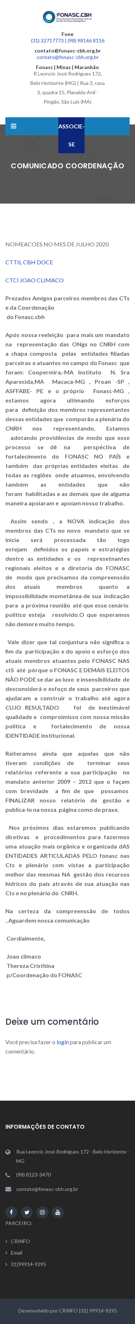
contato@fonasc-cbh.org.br (68, 57)
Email (16, 1253)
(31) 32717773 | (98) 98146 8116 (67, 40)
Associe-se (71, 135)
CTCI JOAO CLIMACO (36, 280)
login (63, 1041)
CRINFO (20, 1241)
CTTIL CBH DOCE (29, 262)
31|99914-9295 (28, 1264)
